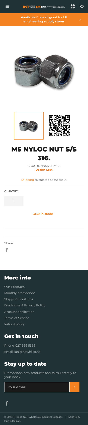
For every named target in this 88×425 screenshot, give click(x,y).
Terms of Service (16, 318)
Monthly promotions (19, 293)
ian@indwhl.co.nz (27, 352)
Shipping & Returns (18, 299)
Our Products (14, 287)
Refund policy (14, 324)
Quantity (11, 191)
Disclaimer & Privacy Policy (24, 305)
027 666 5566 (25, 345)
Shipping (27, 179)
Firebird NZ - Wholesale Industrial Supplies (37, 416)
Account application (19, 312)
